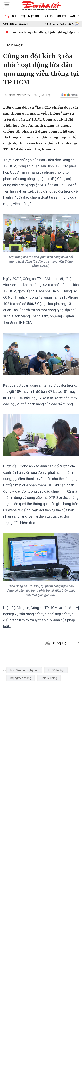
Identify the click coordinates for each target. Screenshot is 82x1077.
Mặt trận (35, 16)
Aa (50, 1072)
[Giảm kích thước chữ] (44, 1073)
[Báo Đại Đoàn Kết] (41, 6)
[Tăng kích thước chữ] (56, 1073)
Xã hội (49, 16)
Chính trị (18, 16)
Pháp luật (13, 45)
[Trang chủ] (7, 16)
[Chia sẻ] (78, 1072)
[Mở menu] (6, 5)
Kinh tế (61, 16)
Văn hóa (75, 16)
